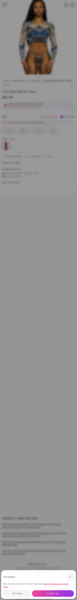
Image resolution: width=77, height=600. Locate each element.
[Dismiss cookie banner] (70, 577)
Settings (17, 593)
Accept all (53, 593)
